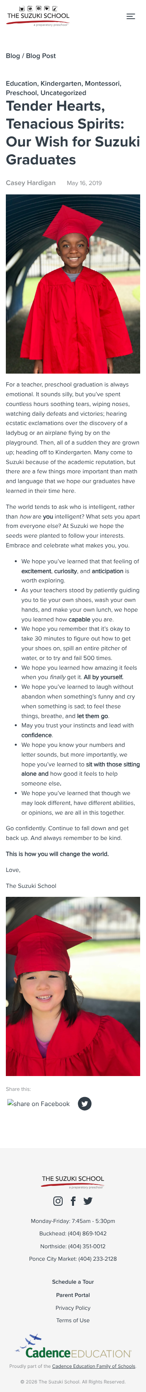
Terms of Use (73, 1320)
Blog (13, 56)
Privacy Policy (73, 1308)
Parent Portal (73, 1295)
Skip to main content (39, 35)
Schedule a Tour (73, 1282)
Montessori (102, 83)
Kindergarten (60, 83)
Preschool (21, 93)
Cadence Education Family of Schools (93, 1366)
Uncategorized (63, 93)
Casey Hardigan (31, 183)
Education (21, 83)
